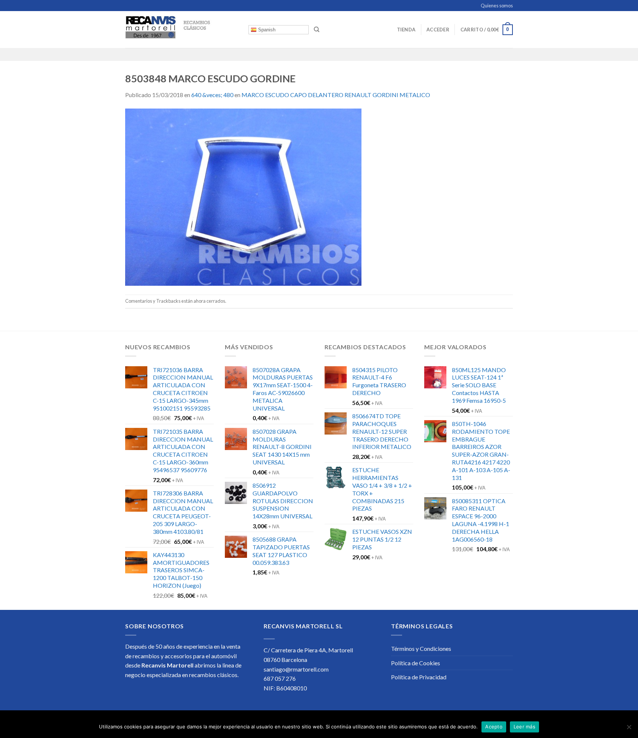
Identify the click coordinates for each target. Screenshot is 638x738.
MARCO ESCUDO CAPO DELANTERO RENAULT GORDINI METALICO (335, 94)
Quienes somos (497, 5)
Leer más (524, 727)
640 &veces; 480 (212, 94)
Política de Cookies (415, 662)
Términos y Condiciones (421, 648)
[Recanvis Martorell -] (181, 29)
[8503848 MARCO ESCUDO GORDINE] (243, 196)
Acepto (493, 727)
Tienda (406, 29)
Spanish (266, 29)
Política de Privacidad (418, 676)
